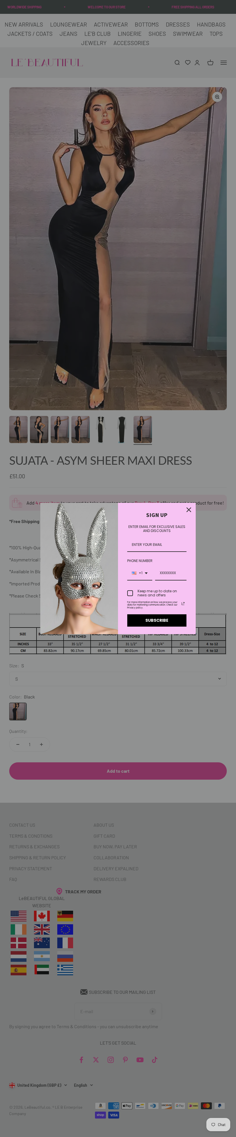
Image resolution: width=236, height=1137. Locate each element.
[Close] (189, 510)
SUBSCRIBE (156, 620)
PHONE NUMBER (140, 560)
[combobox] (139, 573)
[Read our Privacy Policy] (183, 603)
